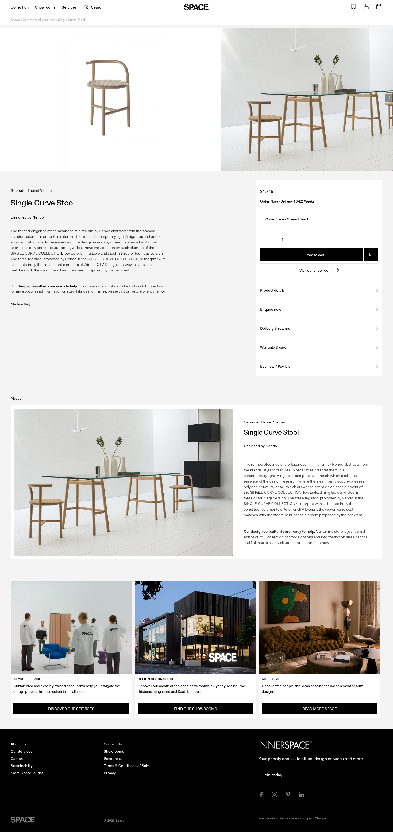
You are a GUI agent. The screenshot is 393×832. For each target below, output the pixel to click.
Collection (20, 7)
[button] (353, 7)
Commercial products (39, 19)
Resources (113, 758)
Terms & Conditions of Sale (126, 765)
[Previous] (4, 98)
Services (69, 7)
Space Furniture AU (196, 7)
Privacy (110, 773)
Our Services (21, 751)
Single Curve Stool (71, 19)
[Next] (389, 98)
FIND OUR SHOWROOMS (195, 709)
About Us (18, 744)
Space (15, 19)
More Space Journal (27, 773)
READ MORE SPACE (319, 709)
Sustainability (22, 765)
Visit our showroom (315, 270)
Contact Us (113, 744)
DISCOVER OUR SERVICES (71, 709)
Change (320, 818)
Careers (17, 758)
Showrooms (45, 7)
